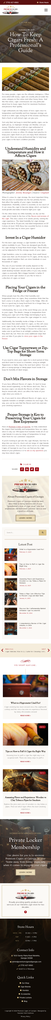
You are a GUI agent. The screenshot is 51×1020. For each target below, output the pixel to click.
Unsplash (44, 193)
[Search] (42, 532)
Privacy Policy (25, 1016)
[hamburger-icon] (46, 10)
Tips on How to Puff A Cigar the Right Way (25, 751)
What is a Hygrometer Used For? (31, 549)
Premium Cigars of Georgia (19, 427)
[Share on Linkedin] (27, 469)
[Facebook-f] (25, 912)
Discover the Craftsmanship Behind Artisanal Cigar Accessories (32, 609)
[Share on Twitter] (32, 469)
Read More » (25, 715)
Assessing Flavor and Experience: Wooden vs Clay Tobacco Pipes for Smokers (32, 581)
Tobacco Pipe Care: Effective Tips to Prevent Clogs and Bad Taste (32, 595)
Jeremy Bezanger (23, 193)
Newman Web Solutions (25, 1013)
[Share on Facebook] (22, 469)
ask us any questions (35, 451)
